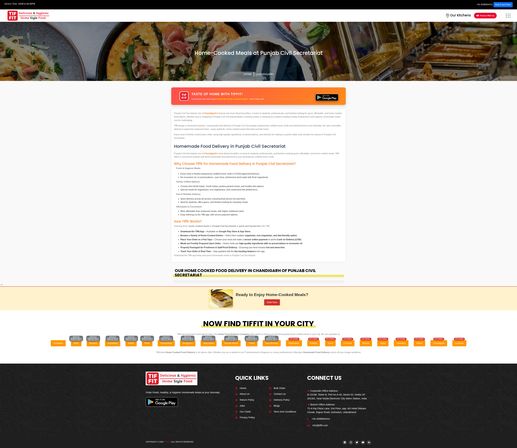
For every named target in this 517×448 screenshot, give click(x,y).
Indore (419, 343)
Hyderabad (294, 343)
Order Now (272, 302)
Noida (131, 343)
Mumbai (93, 343)
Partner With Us (487, 16)
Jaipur (383, 343)
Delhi (76, 343)
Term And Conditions (284, 411)
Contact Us (279, 394)
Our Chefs (245, 411)
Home (248, 74)
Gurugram (58, 343)
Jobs (242, 405)
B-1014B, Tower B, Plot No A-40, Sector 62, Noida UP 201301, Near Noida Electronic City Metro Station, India (337, 396)
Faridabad (113, 343)
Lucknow (459, 343)
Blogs (276, 405)
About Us (244, 394)
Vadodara (401, 343)
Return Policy (246, 400)
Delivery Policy (281, 400)
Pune (147, 343)
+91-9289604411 (485, 4)
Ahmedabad (166, 343)
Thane (252, 343)
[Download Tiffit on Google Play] (327, 96)
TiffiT (167, 442)
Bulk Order (279, 388)
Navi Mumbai (271, 343)
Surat (330, 343)
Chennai (348, 343)
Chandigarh (264, 74)
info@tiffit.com (320, 425)
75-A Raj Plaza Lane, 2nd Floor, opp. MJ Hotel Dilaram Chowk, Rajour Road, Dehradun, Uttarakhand (336, 410)
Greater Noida (231, 343)
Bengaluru (188, 343)
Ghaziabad (208, 343)
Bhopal (365, 343)
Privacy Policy (247, 417)
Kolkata (313, 343)
